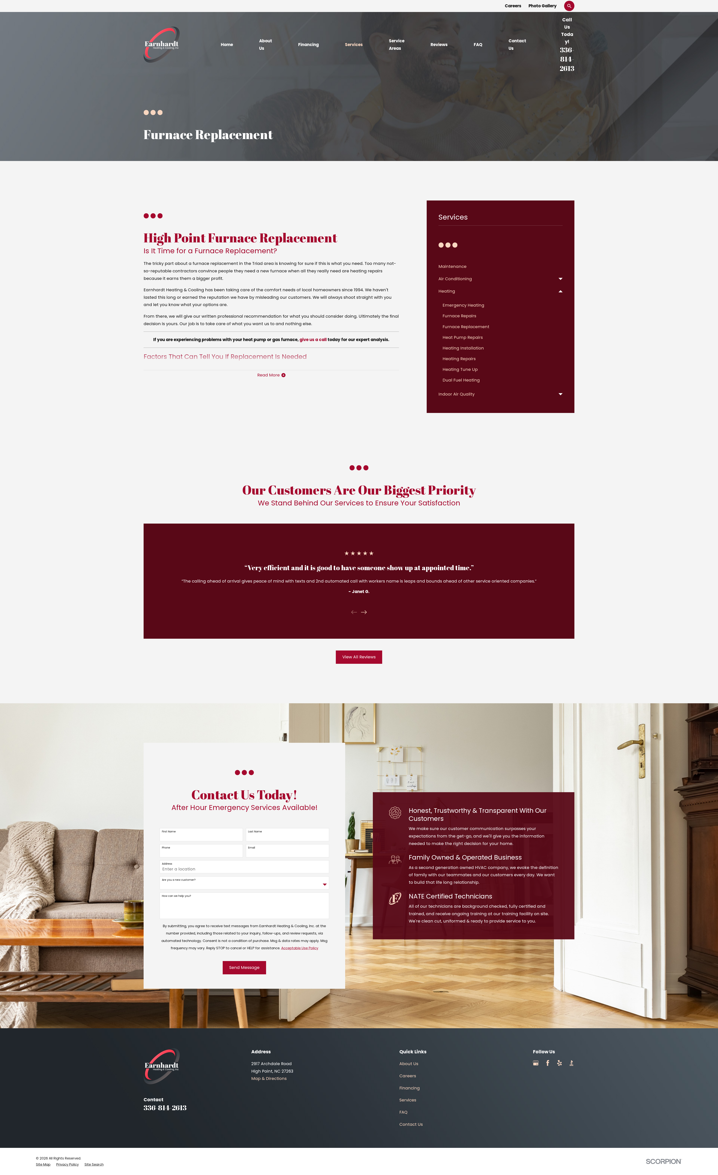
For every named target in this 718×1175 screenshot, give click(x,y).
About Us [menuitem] (265, 44)
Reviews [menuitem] (439, 45)
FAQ (403, 1112)
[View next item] (364, 612)
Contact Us (411, 1124)
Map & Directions (269, 1078)
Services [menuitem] (354, 45)
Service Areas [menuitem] (396, 44)
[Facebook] (548, 1063)
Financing (409, 1088)
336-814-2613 (567, 59)
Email (251, 847)
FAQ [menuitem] (478, 45)
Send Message (244, 967)
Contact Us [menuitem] (517, 44)
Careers (513, 6)
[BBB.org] (571, 1063)
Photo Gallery (543, 6)
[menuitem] (500, 266)
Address (167, 863)
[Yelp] (559, 1063)
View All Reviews (359, 657)
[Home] (162, 45)
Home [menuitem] (227, 45)
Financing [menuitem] (308, 45)
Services (407, 1100)
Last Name (255, 831)
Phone (166, 847)
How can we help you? (176, 896)
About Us (408, 1064)
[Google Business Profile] (536, 1063)
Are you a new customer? (179, 879)
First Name (169, 831)
